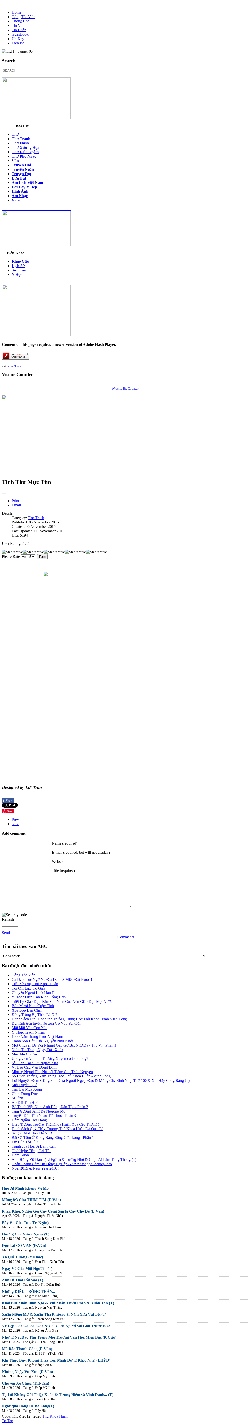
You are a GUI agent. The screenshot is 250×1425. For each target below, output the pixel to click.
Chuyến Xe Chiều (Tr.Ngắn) (25, 1383)
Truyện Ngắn (23, 169)
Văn (15, 161)
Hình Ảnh (20, 191)
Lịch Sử (18, 266)
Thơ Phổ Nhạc (24, 156)
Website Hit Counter (125, 388)
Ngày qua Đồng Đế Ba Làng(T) (28, 1406)
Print (15, 501)
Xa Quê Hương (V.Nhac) (22, 1257)
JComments (125, 937)
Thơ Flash (20, 143)
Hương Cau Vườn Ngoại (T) (25, 1234)
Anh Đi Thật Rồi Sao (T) (22, 1280)
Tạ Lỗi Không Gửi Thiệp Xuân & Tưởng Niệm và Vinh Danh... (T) (57, 1395)
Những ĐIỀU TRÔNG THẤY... (28, 1291)
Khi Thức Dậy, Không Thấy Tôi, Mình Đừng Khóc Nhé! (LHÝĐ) (56, 1360)
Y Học (17, 274)
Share (8, 801)
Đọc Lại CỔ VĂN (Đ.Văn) (24, 1246)
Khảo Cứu (20, 261)
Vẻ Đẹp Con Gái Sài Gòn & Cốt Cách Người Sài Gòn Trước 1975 (56, 1326)
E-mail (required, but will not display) (81, 852)
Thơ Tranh (21, 139)
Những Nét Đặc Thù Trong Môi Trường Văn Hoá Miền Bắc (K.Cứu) (59, 1337)
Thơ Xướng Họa (25, 147)
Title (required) (63, 870)
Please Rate (11, 556)
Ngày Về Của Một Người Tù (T (28, 1268)
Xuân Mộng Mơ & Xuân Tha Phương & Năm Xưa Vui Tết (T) (54, 1314)
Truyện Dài (21, 165)
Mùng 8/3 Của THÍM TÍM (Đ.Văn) (31, 1200)
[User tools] (4, 493)
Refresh (8, 919)
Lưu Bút (19, 178)
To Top (7, 1421)
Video (16, 200)
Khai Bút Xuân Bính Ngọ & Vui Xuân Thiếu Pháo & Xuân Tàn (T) (58, 1303)
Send (6, 933)
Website (58, 861)
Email (16, 505)
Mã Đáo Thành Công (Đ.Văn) (27, 1349)
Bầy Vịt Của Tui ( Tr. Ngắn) (25, 1223)
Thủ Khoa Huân (55, 1416)
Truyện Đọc (21, 174)
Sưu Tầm (19, 270)
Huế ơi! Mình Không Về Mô (25, 1188)
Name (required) (64, 843)
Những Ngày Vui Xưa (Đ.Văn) (27, 1372)
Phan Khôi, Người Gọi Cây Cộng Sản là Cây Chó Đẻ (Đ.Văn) (53, 1211)
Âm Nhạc (20, 196)
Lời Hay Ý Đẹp (24, 187)
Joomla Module (14, 366)
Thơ (15, 134)
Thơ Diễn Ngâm (25, 152)
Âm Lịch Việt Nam (27, 183)
